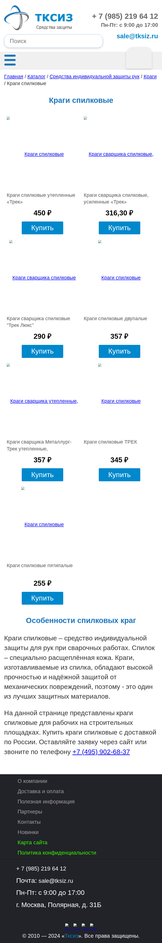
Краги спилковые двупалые (115, 318)
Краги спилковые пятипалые (40, 565)
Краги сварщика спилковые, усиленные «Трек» (116, 198)
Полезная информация (46, 802)
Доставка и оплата (41, 791)
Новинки (28, 832)
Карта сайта (32, 842)
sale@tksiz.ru (137, 36)
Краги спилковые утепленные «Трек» (41, 198)
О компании (32, 781)
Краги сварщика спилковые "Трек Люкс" (38, 322)
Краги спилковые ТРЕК (110, 442)
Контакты (29, 822)
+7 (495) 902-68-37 (101, 751)
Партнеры (30, 812)
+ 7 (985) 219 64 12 (125, 16)
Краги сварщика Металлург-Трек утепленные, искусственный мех (39, 445)
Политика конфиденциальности (57, 853)
